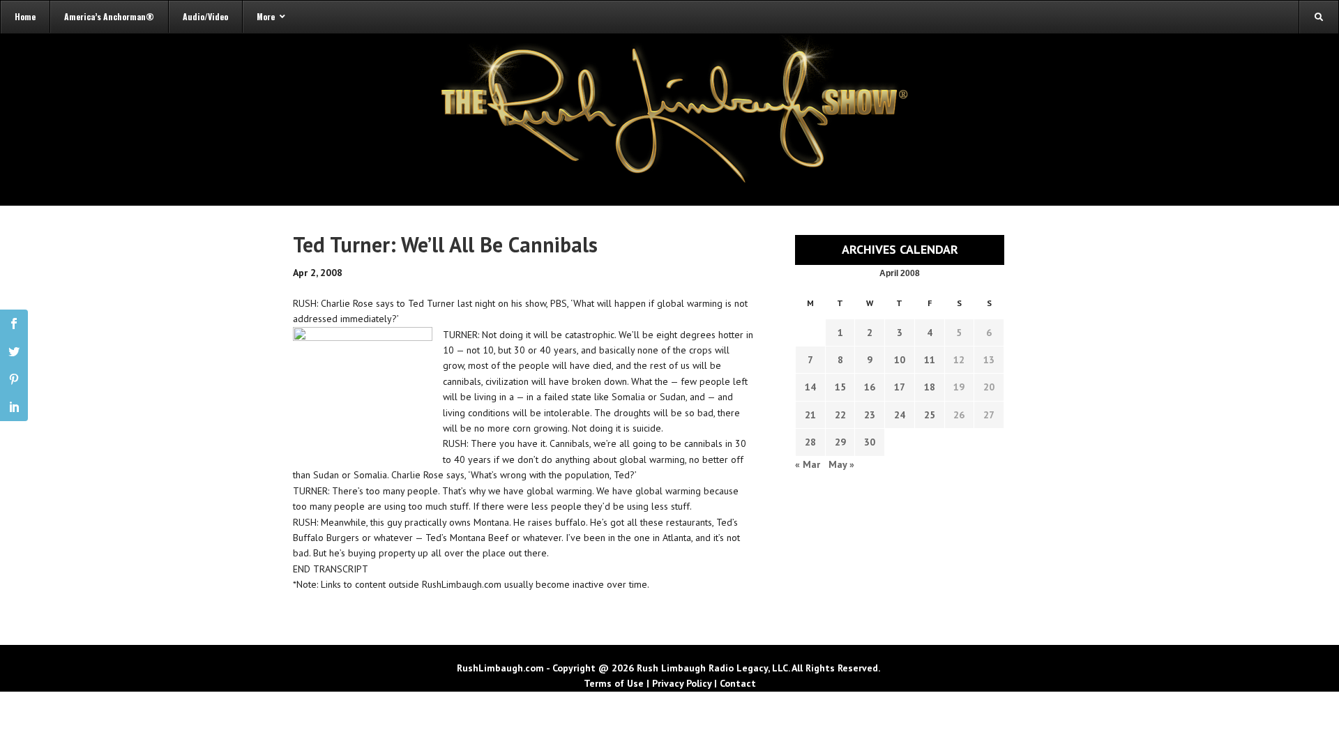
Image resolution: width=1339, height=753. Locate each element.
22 (840, 415)
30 (869, 442)
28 (810, 442)
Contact (738, 683)
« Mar (807, 464)
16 (869, 387)
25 (929, 415)
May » (841, 464)
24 (899, 415)
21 (810, 415)
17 (899, 387)
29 (840, 442)
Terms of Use (614, 683)
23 (869, 415)
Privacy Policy (681, 683)
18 (929, 387)
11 (929, 359)
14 (810, 387)
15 (840, 387)
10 (899, 359)
